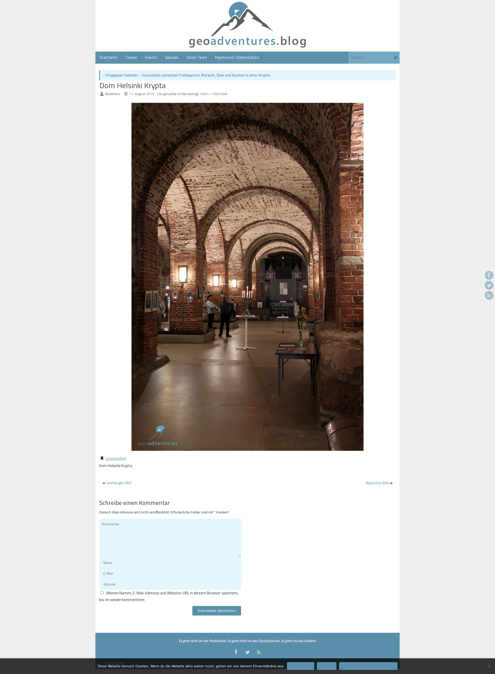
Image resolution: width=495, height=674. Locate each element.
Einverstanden (300, 666)
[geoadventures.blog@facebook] (489, 275)
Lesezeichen (115, 458)
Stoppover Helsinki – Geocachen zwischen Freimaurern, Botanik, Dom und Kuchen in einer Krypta (186, 75)
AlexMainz (112, 93)
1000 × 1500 (209, 93)
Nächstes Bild (377, 483)
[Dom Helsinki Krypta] (247, 277)
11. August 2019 (141, 93)
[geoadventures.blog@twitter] (489, 285)
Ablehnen (326, 666)
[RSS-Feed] (489, 295)
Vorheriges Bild (119, 483)
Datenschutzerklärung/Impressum (368, 666)
